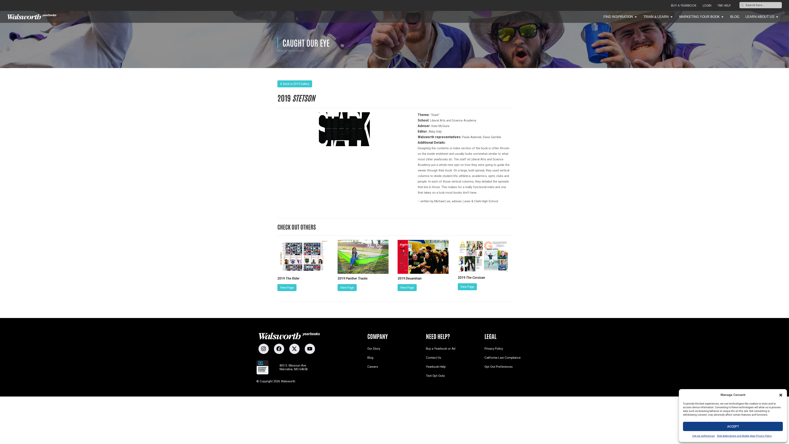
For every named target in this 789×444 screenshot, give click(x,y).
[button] (781, 395)
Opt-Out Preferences (498, 367)
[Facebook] (279, 349)
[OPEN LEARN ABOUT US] (777, 16)
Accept (733, 426)
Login (707, 5)
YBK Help (724, 5)
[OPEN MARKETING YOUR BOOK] (722, 16)
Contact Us (433, 358)
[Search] (742, 5)
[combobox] (763, 5)
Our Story (373, 348)
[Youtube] (310, 349)
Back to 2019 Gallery (295, 84)
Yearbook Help (436, 367)
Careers (372, 367)
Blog (370, 358)
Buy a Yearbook (684, 5)
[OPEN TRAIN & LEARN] (671, 16)
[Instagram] (263, 349)
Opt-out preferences (703, 436)
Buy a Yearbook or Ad (440, 348)
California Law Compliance (502, 358)
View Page (287, 287)
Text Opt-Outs (435, 376)
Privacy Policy (493, 348)
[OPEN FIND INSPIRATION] (635, 16)
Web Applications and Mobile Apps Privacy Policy (744, 436)
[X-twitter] (294, 349)
